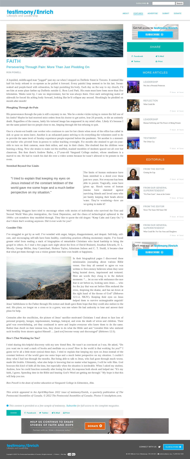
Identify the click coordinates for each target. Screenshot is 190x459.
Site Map (63, 454)
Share (174, 92)
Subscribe (141, 3)
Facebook (31, 413)
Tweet (181, 92)
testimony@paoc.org (165, 454)
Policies (56, 454)
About (126, 13)
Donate (177, 13)
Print (67, 413)
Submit (165, 13)
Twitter (45, 413)
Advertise (153, 13)
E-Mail (57, 413)
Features (138, 13)
